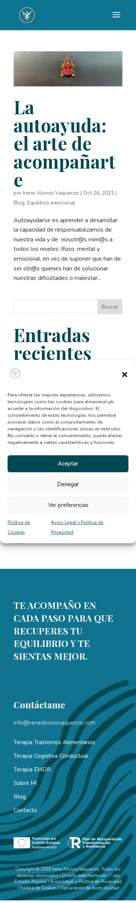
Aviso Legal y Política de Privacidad (86, 881)
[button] (124, 374)
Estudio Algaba (30, 881)
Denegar (68, 484)
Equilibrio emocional (51, 202)
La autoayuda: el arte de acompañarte (65, 143)
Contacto (25, 810)
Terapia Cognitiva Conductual (51, 756)
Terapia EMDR (32, 769)
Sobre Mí (25, 783)
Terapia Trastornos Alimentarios (54, 742)
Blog (19, 202)
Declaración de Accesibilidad (89, 888)
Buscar (110, 306)
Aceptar (68, 463)
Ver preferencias (68, 505)
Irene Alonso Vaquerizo (51, 193)
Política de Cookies (38, 888)
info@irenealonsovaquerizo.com (54, 722)
